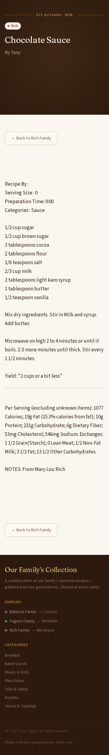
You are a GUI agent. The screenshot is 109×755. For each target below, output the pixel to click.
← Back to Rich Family (31, 138)
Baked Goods (16, 664)
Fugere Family (22, 621)
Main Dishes (14, 680)
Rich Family (20, 630)
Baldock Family (23, 612)
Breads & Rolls (16, 672)
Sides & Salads (16, 689)
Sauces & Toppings (20, 706)
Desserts (11, 697)
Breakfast (12, 655)
